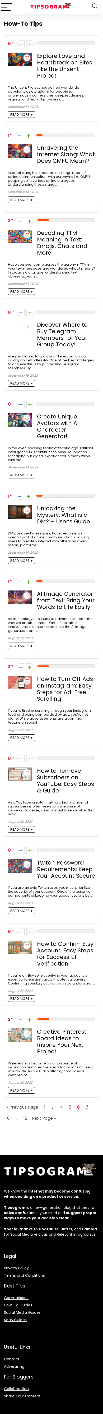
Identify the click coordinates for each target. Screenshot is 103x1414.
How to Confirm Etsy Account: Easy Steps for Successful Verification (65, 953)
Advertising (14, 1366)
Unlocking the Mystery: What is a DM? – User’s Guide (63, 514)
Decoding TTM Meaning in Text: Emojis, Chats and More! (62, 242)
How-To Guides (18, 1305)
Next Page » (44, 1118)
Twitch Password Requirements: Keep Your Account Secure (66, 869)
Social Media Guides (22, 1312)
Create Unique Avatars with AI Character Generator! (58, 426)
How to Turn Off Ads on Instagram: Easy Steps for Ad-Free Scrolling (65, 689)
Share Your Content (22, 1396)
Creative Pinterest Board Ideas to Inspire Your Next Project (61, 1041)
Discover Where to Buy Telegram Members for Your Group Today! (62, 334)
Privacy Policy (16, 1268)
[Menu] (6, 7)
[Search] (94, 7)
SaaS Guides (15, 1319)
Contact (12, 1359)
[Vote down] (21, 43)
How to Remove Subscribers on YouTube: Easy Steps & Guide (65, 780)
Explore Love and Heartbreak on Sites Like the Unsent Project (64, 65)
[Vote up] (30, 43)
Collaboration (16, 1388)
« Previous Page (22, 1107)
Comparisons (16, 1297)
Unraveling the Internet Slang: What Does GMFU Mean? (66, 154)
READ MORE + (21, 114)
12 (25, 1118)
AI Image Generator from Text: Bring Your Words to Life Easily (66, 600)
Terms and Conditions (24, 1275)
